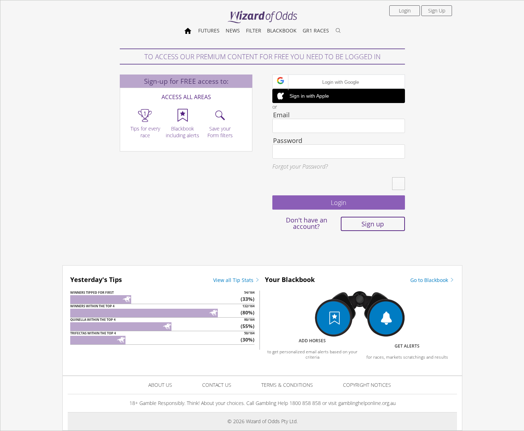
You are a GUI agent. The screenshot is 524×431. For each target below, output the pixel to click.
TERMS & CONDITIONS (287, 384)
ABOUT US (160, 384)
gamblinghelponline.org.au (367, 403)
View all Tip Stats (234, 280)
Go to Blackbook (429, 280)
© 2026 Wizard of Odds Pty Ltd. (262, 421)
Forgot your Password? (300, 166)
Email (281, 115)
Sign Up (436, 10)
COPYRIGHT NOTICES (367, 384)
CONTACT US (216, 384)
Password (287, 140)
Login (405, 10)
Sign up (372, 224)
